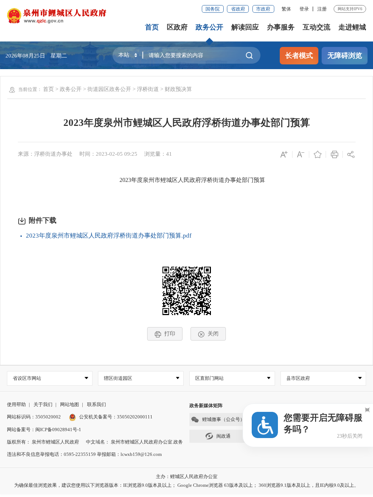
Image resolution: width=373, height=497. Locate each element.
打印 (169, 333)
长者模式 (299, 55)
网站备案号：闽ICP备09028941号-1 (44, 429)
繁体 (286, 9)
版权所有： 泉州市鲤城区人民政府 (43, 442)
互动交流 (316, 27)
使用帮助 (16, 404)
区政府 (177, 27)
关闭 (213, 333)
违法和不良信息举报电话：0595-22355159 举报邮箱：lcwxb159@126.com (84, 454)
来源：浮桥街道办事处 (45, 154)
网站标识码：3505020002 (34, 417)
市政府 (263, 9)
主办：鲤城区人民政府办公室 (186, 476)
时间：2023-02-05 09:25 (108, 154)
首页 (152, 27)
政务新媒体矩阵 (206, 405)
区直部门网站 (209, 378)
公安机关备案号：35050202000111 (116, 417)
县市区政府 (298, 378)
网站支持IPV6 (350, 9)
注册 (322, 9)
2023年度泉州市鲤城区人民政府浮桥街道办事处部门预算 (186, 122)
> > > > (117, 89)
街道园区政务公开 (109, 89)
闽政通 (223, 436)
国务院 (212, 9)
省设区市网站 (27, 378)
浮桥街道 (148, 89)
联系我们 (96, 404)
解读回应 (245, 27)
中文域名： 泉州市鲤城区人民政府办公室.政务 (134, 442)
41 (169, 154)
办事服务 (281, 27)
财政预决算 (178, 89)
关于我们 (43, 404)
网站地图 (69, 404)
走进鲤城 (352, 27)
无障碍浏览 (344, 55)
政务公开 (209, 27)
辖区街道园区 (118, 378)
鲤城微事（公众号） (223, 419)
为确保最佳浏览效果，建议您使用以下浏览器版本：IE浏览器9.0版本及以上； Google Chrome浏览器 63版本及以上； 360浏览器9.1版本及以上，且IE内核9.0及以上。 (186, 485)
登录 (304, 9)
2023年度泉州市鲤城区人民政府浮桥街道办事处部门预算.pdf (109, 235)
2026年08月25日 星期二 (36, 55)
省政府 (238, 9)
